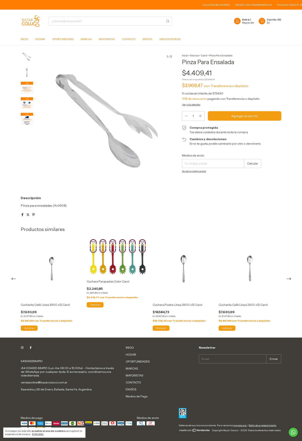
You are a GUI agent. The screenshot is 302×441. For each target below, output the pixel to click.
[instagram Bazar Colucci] (22, 347)
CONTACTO (129, 39)
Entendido (38, 434)
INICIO (24, 39)
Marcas (194, 55)
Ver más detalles (191, 104)
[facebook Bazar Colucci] (30, 347)
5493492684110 (32, 361)
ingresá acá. (240, 425)
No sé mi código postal (194, 171)
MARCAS (86, 39)
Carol (204, 55)
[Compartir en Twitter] (28, 215)
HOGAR (40, 39)
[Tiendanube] (195, 431)
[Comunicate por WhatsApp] (293, 432)
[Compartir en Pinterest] (33, 215)
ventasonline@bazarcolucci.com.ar (44, 382)
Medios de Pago (170, 39)
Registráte (248, 22)
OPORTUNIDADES (63, 39)
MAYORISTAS (107, 39)
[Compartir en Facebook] (23, 215)
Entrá (245, 19)
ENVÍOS (147, 39)
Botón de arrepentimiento (262, 425)
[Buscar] (168, 21)
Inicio (185, 55)
